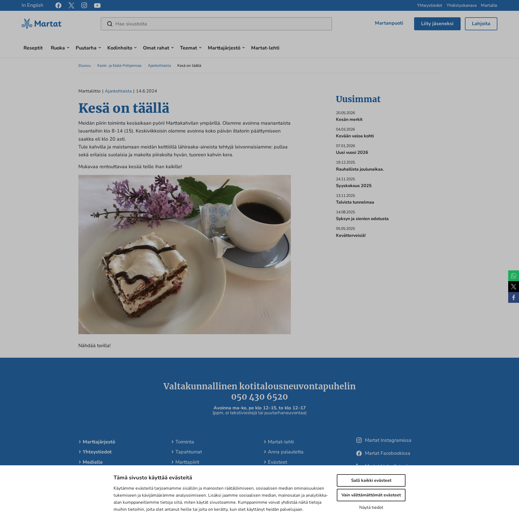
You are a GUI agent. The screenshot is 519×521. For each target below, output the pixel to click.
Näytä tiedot (371, 507)
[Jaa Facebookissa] (513, 297)
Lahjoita (481, 23)
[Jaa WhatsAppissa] (513, 275)
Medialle (93, 462)
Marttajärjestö (224, 48)
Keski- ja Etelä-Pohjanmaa (119, 65)
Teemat (188, 48)
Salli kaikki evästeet (371, 480)
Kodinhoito (119, 48)
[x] (71, 5)
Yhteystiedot (429, 5)
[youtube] (97, 5)
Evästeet (277, 462)
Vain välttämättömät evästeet (371, 495)
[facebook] (58, 5)
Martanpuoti (389, 23)
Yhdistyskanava (462, 5)
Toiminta (184, 442)
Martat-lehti (265, 48)
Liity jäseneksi (437, 23)
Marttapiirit (187, 462)
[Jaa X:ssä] (513, 286)
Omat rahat (156, 48)
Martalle (489, 5)
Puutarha (86, 48)
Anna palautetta (286, 452)
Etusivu (84, 65)
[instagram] (84, 5)
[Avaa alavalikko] (68, 47)
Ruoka (58, 48)
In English (32, 5)
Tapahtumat (188, 452)
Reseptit (33, 48)
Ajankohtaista (159, 65)
